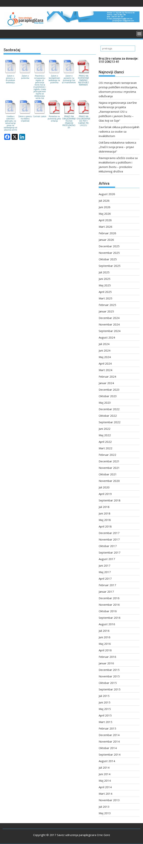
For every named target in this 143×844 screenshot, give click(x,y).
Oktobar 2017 (108, 546)
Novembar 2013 (109, 800)
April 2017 (105, 578)
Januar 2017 (106, 591)
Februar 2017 (107, 585)
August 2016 (107, 624)
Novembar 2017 (109, 539)
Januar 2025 (106, 311)
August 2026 (107, 194)
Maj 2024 (105, 357)
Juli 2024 (104, 344)
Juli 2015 (104, 696)
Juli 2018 (104, 507)
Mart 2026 (105, 226)
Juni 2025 (104, 279)
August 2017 (107, 559)
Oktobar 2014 (108, 748)
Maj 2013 (105, 813)
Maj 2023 (105, 402)
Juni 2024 (104, 350)
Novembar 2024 (109, 324)
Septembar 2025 (109, 266)
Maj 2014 (105, 780)
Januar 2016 (106, 663)
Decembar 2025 (109, 246)
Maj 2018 (105, 520)
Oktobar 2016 (108, 611)
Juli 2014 (104, 767)
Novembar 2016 (109, 604)
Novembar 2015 (109, 676)
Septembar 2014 (109, 754)
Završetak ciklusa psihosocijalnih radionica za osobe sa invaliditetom (119, 131)
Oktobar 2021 (108, 474)
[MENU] (139, 33)
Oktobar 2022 (108, 415)
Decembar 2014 (109, 735)
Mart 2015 (105, 722)
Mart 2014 (105, 793)
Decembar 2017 (109, 533)
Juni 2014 (104, 774)
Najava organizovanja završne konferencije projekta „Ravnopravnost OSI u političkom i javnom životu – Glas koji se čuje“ (118, 111)
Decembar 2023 (109, 389)
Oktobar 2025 (108, 259)
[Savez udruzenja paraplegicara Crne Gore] (7, 33)
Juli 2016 (104, 630)
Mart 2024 (105, 370)
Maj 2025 (105, 285)
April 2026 (105, 220)
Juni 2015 (104, 702)
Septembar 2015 (109, 689)
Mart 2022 (105, 448)
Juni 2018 (104, 513)
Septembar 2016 (109, 617)
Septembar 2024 (109, 331)
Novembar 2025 (109, 253)
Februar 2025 (107, 305)
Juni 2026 (104, 207)
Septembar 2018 (109, 500)
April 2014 (105, 787)
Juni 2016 (104, 637)
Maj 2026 (105, 213)
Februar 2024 (107, 376)
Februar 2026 (107, 233)
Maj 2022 (105, 435)
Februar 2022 (107, 455)
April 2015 (105, 715)
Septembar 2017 (109, 552)
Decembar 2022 (109, 409)
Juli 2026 (104, 200)
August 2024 (107, 337)
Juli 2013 (104, 806)
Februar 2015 (107, 728)
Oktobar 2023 (108, 396)
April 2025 (105, 292)
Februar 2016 (107, 657)
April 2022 (105, 442)
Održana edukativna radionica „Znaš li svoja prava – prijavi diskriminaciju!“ (117, 147)
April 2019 (105, 494)
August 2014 (107, 761)
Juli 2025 (104, 272)
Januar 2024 (106, 383)
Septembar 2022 (109, 422)
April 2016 (105, 650)
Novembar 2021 (109, 468)
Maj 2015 (105, 709)
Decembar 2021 (109, 461)
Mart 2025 (105, 298)
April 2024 (105, 363)
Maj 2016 (105, 644)
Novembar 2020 (109, 481)
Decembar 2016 (109, 598)
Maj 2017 (105, 572)
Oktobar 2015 (108, 683)
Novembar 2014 (109, 741)
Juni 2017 (104, 565)
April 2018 (105, 526)
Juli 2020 (104, 487)
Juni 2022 (104, 428)
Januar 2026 (106, 239)
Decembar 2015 (109, 670)
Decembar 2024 (109, 318)
